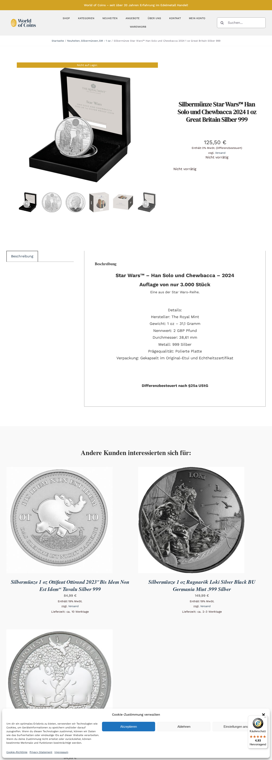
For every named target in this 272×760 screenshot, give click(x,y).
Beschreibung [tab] (22, 256)
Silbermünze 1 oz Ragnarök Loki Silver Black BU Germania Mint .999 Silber (201, 585)
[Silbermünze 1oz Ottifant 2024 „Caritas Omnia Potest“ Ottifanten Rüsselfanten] (59, 632)
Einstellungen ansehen (239, 726)
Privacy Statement (41, 752)
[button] (263, 715)
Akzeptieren (128, 726)
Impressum (61, 752)
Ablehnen (183, 726)
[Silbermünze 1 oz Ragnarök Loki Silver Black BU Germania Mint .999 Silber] (191, 470)
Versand (220, 152)
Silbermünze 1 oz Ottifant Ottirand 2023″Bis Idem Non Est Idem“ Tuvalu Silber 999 (70, 585)
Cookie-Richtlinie (16, 752)
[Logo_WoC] (23, 18)
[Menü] (265, 718)
